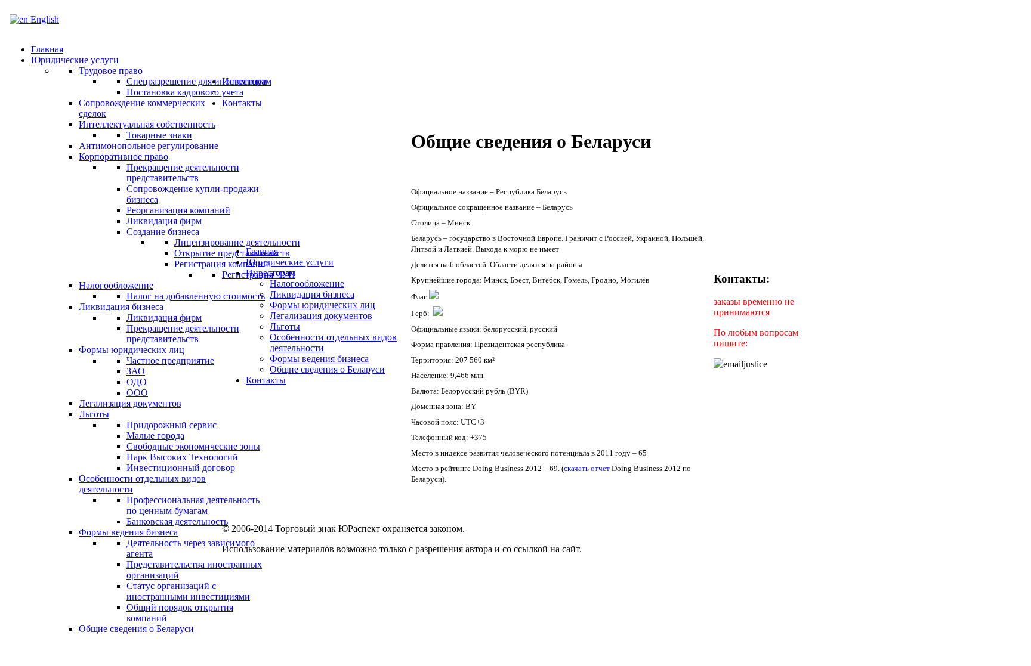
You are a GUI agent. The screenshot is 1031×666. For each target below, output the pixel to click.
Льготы (285, 326)
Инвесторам (270, 273)
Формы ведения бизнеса (319, 359)
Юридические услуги (290, 262)
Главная (262, 251)
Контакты (266, 380)
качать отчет (588, 468)
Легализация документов (321, 316)
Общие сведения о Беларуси (327, 369)
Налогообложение (307, 283)
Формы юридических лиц (322, 305)
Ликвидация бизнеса (312, 294)
